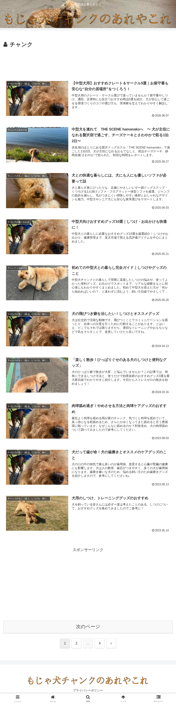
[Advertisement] (88, 61)
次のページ (88, 626)
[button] (163, 598)
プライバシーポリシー (88, 690)
